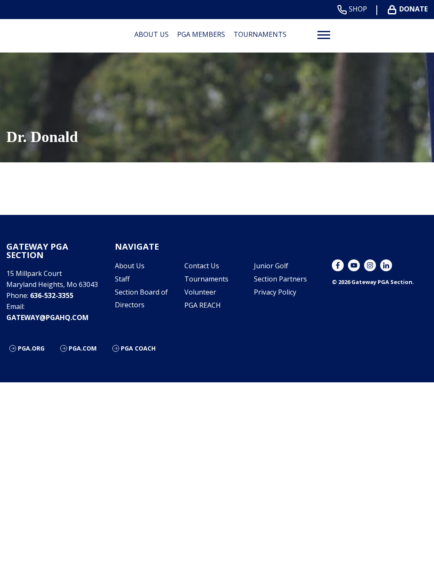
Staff (122, 279)
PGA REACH (202, 305)
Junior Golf (271, 265)
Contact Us (201, 265)
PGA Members (201, 34)
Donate (413, 9)
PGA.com (83, 348)
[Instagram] (370, 265)
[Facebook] (338, 265)
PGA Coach (138, 348)
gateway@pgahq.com (47, 317)
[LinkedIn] (386, 265)
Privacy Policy (275, 292)
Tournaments (260, 34)
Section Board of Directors (141, 298)
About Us (151, 34)
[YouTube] (354, 265)
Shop (358, 9)
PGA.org (31, 348)
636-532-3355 (51, 295)
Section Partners (280, 279)
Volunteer (200, 292)
